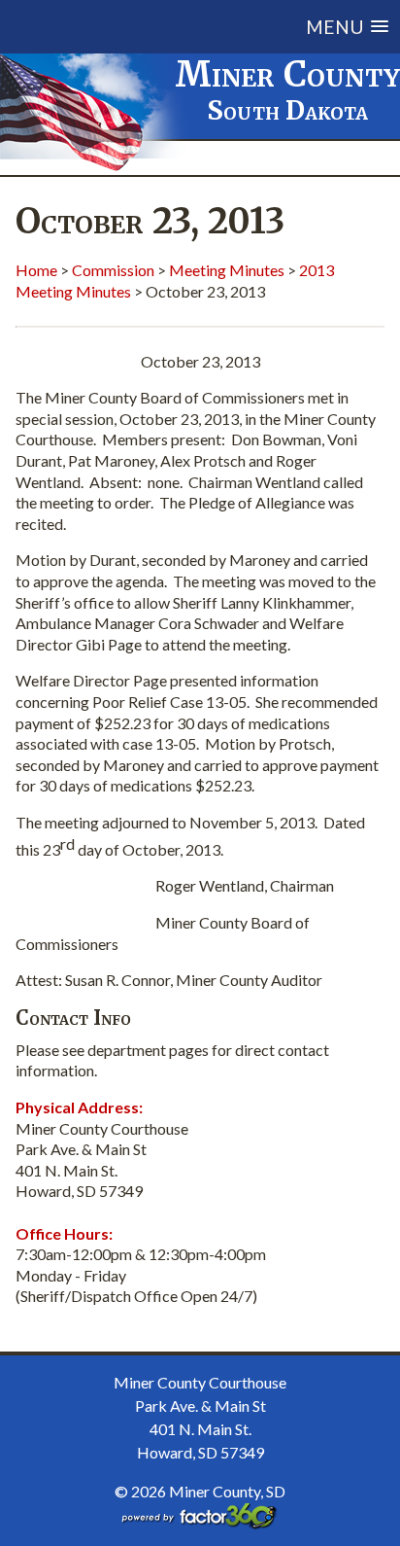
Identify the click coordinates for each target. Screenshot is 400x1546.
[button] (221, 27)
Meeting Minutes (226, 270)
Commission (113, 270)
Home (36, 270)
